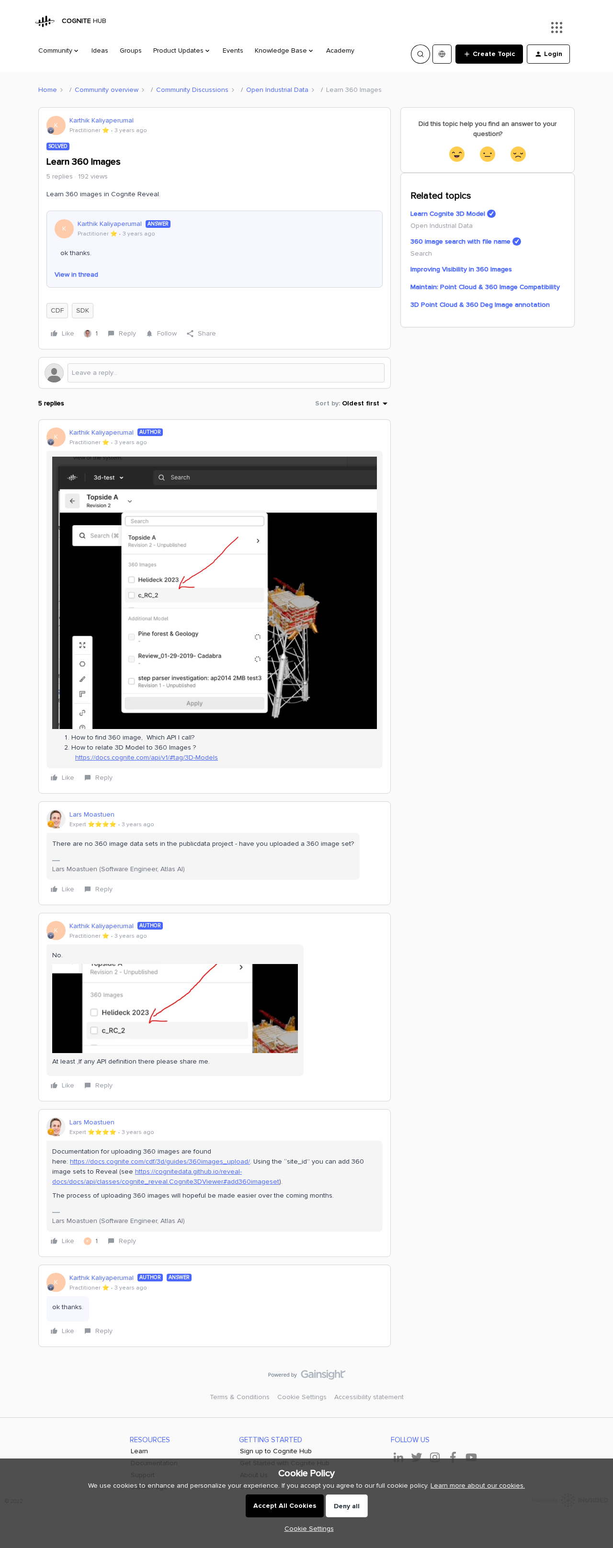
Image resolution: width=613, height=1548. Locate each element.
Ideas (99, 50)
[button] (489, 54)
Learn (139, 1451)
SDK (82, 310)
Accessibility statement (369, 1397)
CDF (57, 310)
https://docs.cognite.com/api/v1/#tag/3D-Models (146, 757)
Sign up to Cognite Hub (276, 1451)
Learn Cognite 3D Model (447, 214)
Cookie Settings (302, 1397)
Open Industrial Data (277, 90)
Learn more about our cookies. (478, 1485)
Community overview (106, 90)
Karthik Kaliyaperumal (101, 120)
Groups (131, 50)
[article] (214, 606)
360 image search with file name (460, 241)
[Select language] (442, 54)
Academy (340, 50)
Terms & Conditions (240, 1397)
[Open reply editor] (214, 373)
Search (421, 253)
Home (47, 90)
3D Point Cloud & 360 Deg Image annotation (480, 305)
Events (233, 50)
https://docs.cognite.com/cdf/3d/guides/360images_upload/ (160, 1161)
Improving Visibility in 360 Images (461, 269)
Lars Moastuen (91, 814)
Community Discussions (192, 90)
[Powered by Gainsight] (306, 1377)
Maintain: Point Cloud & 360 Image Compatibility (485, 287)
